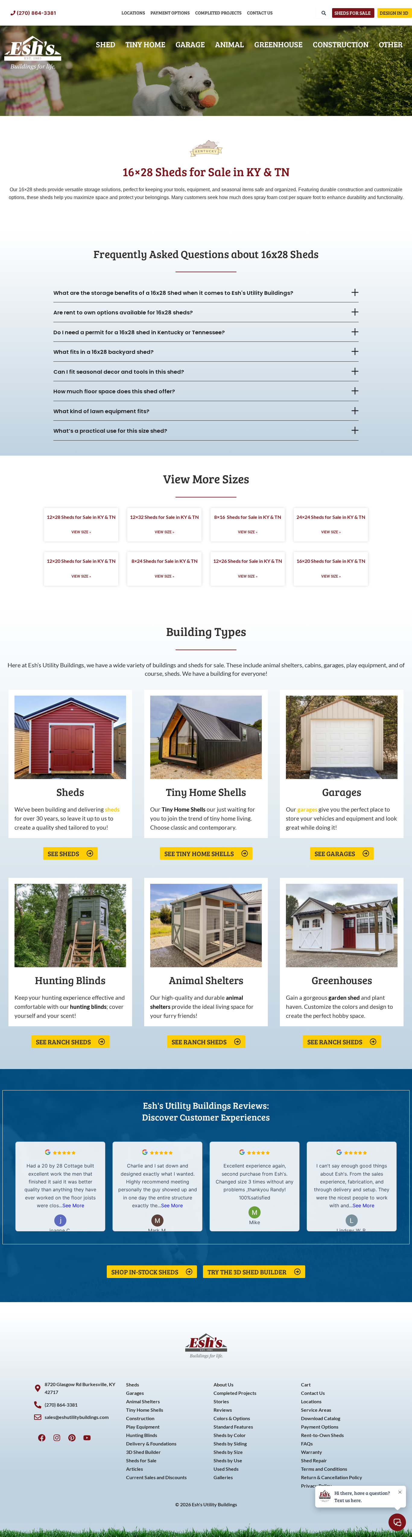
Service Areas (316, 1410)
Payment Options (170, 13)
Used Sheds (226, 1469)
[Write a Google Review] (47, 1153)
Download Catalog (320, 1418)
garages (307, 809)
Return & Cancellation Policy (331, 1477)
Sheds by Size (228, 1452)
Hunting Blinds (141, 1435)
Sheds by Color (230, 1435)
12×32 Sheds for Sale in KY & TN (164, 517)
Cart (306, 1384)
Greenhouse (278, 44)
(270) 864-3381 (36, 13)
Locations (133, 13)
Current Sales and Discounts (156, 1477)
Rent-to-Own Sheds (322, 1435)
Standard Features (233, 1426)
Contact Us (260, 13)
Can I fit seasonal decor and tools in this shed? (118, 372)
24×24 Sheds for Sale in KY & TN (330, 517)
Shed (105, 44)
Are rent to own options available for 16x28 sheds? (123, 312)
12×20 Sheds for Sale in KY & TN (81, 561)
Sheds (132, 1384)
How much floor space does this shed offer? (114, 391)
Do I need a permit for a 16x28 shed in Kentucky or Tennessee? (139, 332)
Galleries (223, 1477)
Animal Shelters (143, 1401)
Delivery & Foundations (151, 1443)
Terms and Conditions (324, 1469)
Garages (135, 1393)
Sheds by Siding (230, 1443)
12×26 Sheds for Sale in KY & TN (247, 561)
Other (391, 44)
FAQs (307, 1443)
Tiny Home (145, 44)
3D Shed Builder (143, 1452)
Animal (229, 44)
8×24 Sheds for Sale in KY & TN (165, 561)
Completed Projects (218, 13)
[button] (206, 293)
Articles (134, 1469)
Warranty (311, 1452)
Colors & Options (232, 1418)
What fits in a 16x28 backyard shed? (103, 352)
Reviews (223, 1410)
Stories (221, 1401)
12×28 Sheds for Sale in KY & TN (81, 517)
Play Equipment (143, 1426)
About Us (223, 1384)
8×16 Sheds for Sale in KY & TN (247, 517)
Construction (341, 44)
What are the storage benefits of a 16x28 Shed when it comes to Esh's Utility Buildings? (173, 293)
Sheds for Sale (141, 1460)
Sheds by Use (228, 1460)
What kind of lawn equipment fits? (101, 411)
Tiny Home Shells (144, 1410)
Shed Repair (314, 1460)
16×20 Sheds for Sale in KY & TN (330, 561)
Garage (190, 44)
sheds (112, 809)
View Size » (81, 532)
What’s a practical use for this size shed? (110, 431)
